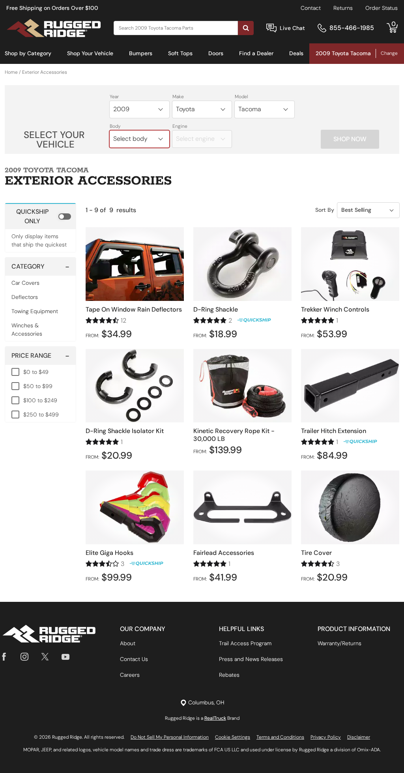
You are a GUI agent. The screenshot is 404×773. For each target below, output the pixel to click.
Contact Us (134, 659)
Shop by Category (28, 53)
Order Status (381, 7)
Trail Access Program (245, 643)
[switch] (40, 216)
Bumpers (140, 53)
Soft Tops (180, 53)
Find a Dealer (256, 53)
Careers (130, 674)
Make (178, 96)
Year (114, 96)
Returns (343, 7)
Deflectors (24, 297)
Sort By (324, 209)
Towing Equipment (34, 311)
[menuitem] (28, 53)
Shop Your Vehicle (90, 53)
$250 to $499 (41, 414)
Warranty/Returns (339, 643)
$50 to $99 (37, 386)
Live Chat (292, 28)
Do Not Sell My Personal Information (170, 737)
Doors (215, 53)
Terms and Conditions (280, 737)
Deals (296, 53)
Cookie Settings (232, 737)
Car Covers (25, 282)
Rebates (229, 674)
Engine (179, 126)
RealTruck (215, 718)
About (127, 643)
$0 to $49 (36, 371)
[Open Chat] (271, 28)
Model (241, 96)
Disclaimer (358, 737)
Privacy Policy (325, 737)
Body (115, 126)
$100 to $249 (40, 400)
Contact (311, 7)
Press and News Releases (251, 659)
